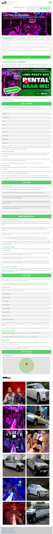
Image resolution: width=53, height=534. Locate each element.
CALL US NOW (26, 104)
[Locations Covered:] (2, 2)
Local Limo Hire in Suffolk (8, 528)
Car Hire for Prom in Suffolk (8, 532)
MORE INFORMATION (26, 216)
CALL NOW (26, 182)
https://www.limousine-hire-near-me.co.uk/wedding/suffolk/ (28, 333)
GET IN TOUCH (26, 352)
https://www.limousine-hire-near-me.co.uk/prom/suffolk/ (26, 336)
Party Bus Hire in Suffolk (7, 529)
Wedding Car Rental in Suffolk (9, 531)
